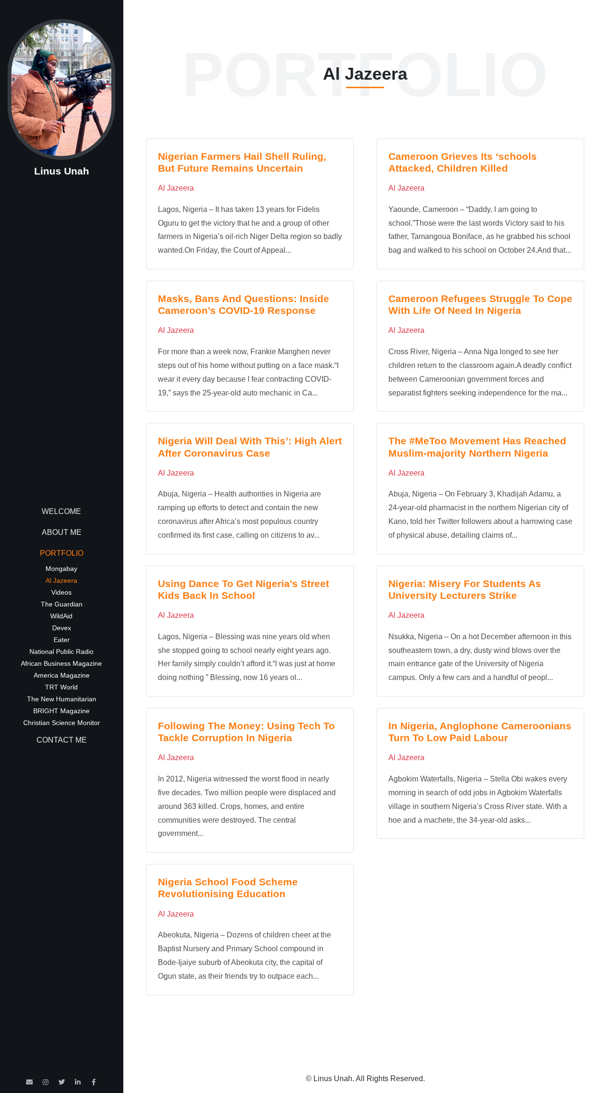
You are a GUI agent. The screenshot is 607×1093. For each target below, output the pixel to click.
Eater (62, 639)
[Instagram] (45, 1082)
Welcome (61, 511)
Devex (61, 628)
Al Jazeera (61, 580)
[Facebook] (94, 1082)
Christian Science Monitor (61, 722)
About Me (62, 532)
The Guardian (62, 604)
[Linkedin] (78, 1082)
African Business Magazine (61, 663)
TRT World (61, 687)
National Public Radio (61, 651)
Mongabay (61, 568)
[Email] (29, 1082)
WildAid (61, 616)
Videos (61, 592)
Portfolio (61, 553)
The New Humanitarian (61, 699)
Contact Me (62, 740)
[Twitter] (61, 1082)
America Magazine (62, 675)
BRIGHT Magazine (61, 711)
